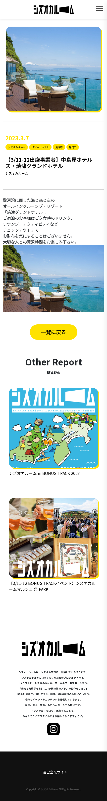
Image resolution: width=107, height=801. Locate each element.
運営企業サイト (55, 771)
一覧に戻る (53, 332)
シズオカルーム (16, 173)
